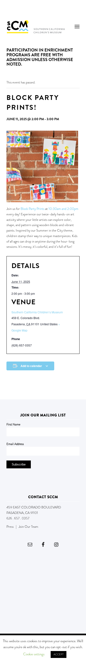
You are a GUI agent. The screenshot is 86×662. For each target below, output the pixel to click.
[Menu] (77, 26)
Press (10, 526)
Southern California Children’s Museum (37, 312)
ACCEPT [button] (59, 654)
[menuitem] (77, 26)
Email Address (15, 444)
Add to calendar (31, 366)
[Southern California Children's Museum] (35, 26)
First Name (13, 424)
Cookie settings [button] (34, 654)
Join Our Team (28, 526)
